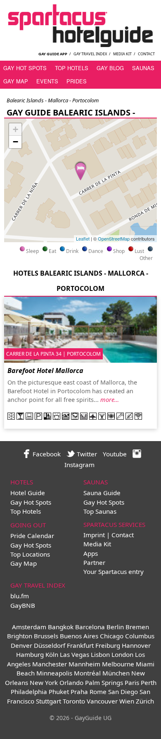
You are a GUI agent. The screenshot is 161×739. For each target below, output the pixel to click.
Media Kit (122, 54)
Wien (126, 701)
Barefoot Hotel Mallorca (45, 370)
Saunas (143, 68)
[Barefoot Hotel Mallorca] (80, 170)
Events (47, 81)
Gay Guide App (52, 54)
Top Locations (30, 554)
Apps (90, 553)
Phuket (59, 691)
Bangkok (60, 627)
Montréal (87, 673)
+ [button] (15, 129)
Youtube (115, 454)
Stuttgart (48, 701)
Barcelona (90, 627)
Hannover (136, 645)
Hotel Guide (27, 493)
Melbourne (118, 664)
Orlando (71, 682)
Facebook (46, 454)
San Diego (123, 691)
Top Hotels (71, 68)
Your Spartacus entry (113, 571)
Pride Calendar (32, 535)
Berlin (115, 627)
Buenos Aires (79, 636)
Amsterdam (29, 627)
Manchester (49, 664)
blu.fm (19, 596)
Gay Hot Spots (25, 68)
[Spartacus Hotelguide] (80, 44)
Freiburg (107, 645)
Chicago (111, 636)
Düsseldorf (49, 645)
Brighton (19, 636)
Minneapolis (54, 673)
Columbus (139, 636)
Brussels (46, 636)
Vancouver (102, 701)
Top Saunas (99, 511)
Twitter (86, 454)
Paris (132, 682)
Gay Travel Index (90, 54)
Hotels (21, 482)
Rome (98, 691)
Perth (148, 682)
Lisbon (100, 654)
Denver (21, 645)
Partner (94, 562)
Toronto (74, 701)
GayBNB (22, 605)
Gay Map (15, 81)
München (116, 673)
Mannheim (84, 664)
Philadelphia (29, 691)
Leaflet (83, 238)
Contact (146, 54)
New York (44, 682)
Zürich (145, 701)
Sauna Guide (102, 493)
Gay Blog (110, 68)
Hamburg (30, 654)
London (122, 654)
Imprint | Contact (108, 535)
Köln (51, 654)
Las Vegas (74, 654)
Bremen (137, 627)
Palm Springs (104, 682)
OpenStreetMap (114, 238)
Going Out (28, 525)
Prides (76, 81)
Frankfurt (80, 645)
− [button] (15, 142)
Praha (79, 691)
